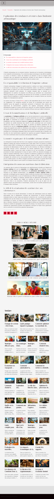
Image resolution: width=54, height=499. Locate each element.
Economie (10, 10)
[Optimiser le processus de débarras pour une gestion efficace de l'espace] (44, 380)
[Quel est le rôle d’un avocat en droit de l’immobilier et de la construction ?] (21, 420)
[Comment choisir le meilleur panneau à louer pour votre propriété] (10, 380)
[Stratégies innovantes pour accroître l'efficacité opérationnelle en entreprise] (33, 420)
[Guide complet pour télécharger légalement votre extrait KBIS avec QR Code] (10, 420)
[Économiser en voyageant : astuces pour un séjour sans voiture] (11, 359)
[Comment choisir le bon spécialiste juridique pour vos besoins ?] (44, 338)
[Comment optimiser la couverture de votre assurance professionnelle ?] (28, 269)
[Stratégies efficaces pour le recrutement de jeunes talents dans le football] (28, 288)
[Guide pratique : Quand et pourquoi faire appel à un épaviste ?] (31, 251)
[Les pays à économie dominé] (42, 463)
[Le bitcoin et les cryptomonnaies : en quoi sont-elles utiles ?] (27, 463)
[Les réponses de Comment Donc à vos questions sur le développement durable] (11, 463)
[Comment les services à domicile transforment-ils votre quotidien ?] (42, 359)
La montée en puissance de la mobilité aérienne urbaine (19, 62)
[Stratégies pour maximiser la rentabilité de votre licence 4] (33, 338)
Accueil (4, 10)
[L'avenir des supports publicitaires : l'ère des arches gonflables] (42, 441)
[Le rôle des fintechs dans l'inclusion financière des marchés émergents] (33, 380)
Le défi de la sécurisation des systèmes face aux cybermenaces (21, 67)
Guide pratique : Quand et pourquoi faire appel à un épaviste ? (31, 259)
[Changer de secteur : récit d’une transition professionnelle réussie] (30, 232)
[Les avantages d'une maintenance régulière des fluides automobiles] (21, 338)
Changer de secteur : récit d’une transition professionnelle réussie (30, 241)
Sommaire (8, 55)
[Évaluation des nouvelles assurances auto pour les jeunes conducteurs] (11, 441)
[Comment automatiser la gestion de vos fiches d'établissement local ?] (27, 359)
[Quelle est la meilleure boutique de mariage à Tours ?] (10, 400)
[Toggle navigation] (4, 3)
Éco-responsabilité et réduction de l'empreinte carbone (19, 57)
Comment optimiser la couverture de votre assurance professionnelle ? (28, 278)
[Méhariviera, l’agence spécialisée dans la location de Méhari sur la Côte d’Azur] (33, 400)
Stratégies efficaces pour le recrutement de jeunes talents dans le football (28, 296)
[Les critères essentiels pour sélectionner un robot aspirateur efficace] (44, 400)
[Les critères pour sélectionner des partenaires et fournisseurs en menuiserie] (44, 420)
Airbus (22, 100)
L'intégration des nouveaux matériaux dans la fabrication (19, 65)
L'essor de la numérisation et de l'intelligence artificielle (19, 60)
